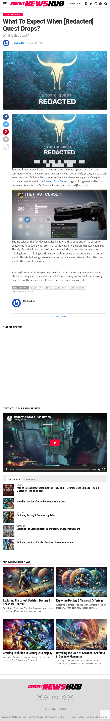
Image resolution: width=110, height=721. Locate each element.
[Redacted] (36, 287)
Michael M (19, 43)
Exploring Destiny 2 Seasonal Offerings (79, 600)
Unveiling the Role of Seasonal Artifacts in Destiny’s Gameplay (80, 654)
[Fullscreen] (103, 469)
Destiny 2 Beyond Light (55, 287)
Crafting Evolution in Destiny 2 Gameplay (27, 653)
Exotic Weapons (77, 287)
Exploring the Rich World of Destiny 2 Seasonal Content (45, 542)
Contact (62, 709)
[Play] (6, 469)
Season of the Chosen (56, 181)
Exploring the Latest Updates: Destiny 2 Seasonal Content (26, 602)
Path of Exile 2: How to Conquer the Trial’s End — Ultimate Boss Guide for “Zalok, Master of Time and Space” (57, 489)
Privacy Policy (50, 709)
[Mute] (98, 469)
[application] (55, 442)
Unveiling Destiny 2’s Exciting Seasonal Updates (41, 501)
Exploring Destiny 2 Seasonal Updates (35, 515)
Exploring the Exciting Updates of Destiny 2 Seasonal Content (48, 528)
